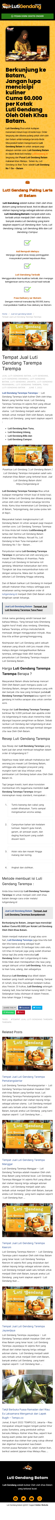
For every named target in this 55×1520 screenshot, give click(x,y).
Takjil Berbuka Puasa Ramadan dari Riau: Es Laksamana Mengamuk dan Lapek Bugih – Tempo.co (26, 1413)
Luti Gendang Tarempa (28, 384)
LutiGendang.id (40, 153)
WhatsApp (9, 1012)
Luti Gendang (40, 376)
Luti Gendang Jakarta (23, 382)
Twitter (38, 1008)
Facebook (25, 1008)
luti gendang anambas (15, 379)
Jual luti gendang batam (21, 314)
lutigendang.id (9, 594)
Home (4, 314)
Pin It (21, 1012)
